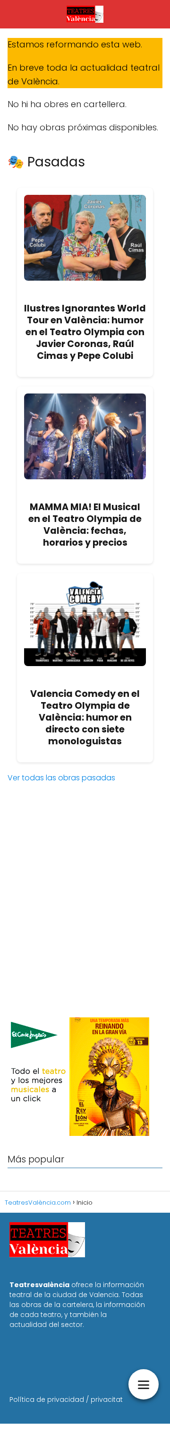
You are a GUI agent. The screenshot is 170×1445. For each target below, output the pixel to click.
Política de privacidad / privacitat (66, 1399)
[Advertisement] (85, 917)
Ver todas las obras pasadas (61, 777)
